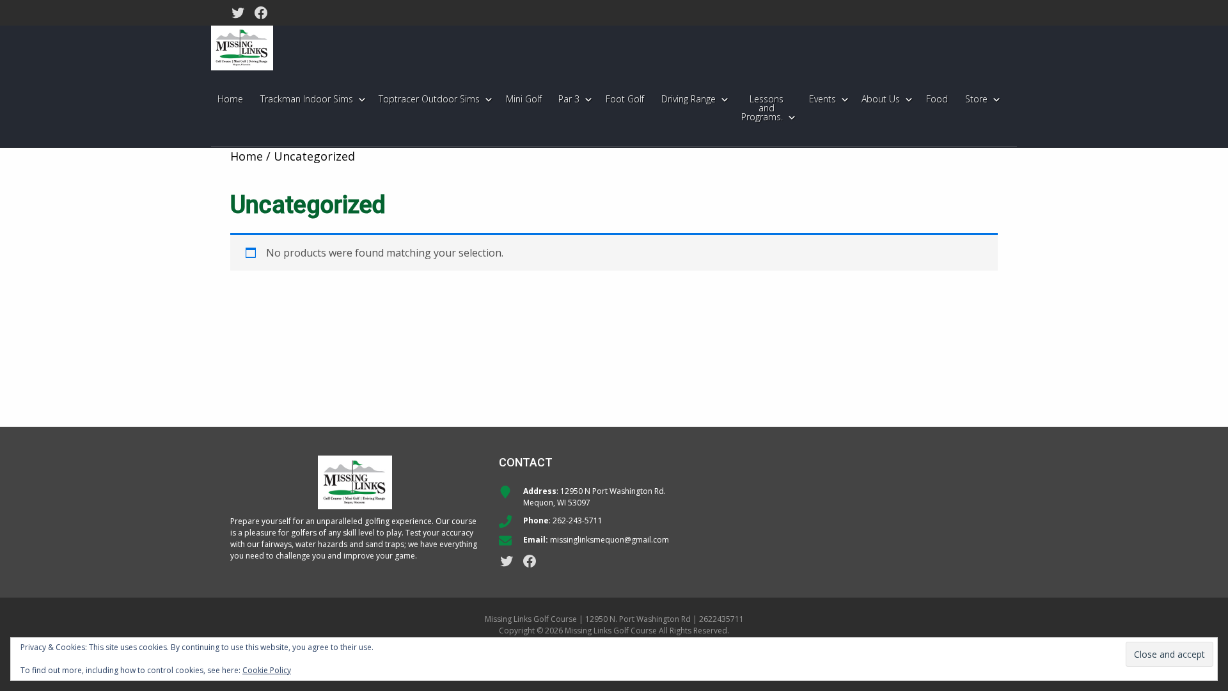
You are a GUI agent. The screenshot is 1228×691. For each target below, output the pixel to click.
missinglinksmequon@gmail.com (609, 539)
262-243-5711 (577, 520)
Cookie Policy (266, 670)
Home (246, 156)
